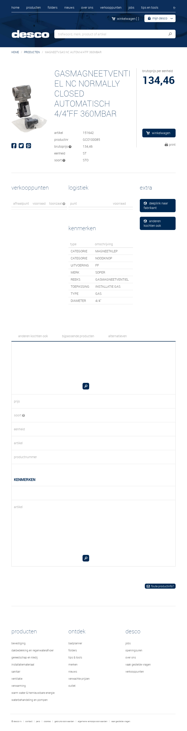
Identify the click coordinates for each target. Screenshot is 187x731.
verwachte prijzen (79, 678)
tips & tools (75, 657)
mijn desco (159, 18)
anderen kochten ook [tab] (33, 336)
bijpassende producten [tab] (78, 336)
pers (38, 721)
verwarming (18, 685)
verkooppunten (111, 7)
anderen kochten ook (152, 223)
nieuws (69, 7)
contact (28, 721)
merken (73, 664)
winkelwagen (128, 18)
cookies (47, 721)
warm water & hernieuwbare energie (33, 692)
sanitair (15, 671)
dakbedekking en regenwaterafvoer (32, 650)
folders (52, 7)
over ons (87, 7)
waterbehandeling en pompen (29, 700)
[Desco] (34, 31)
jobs (131, 7)
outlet (71, 685)
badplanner (75, 643)
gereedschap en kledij (24, 657)
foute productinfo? (162, 586)
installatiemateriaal (22, 664)
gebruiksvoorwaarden (64, 721)
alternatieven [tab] (117, 336)
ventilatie (16, 678)
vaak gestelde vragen (138, 664)
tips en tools (149, 7)
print (172, 144)
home (15, 7)
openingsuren (133, 650)
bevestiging (18, 643)
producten (33, 7)
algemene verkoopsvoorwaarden (92, 721)
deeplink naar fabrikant (156, 205)
